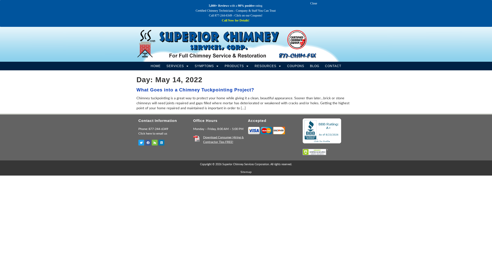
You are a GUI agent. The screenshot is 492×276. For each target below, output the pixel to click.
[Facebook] (148, 142)
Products (234, 66)
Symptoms (204, 66)
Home (156, 66)
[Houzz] (155, 142)
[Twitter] (141, 142)
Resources (265, 66)
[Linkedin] (161, 142)
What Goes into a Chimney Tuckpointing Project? (195, 89)
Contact (333, 66)
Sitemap (246, 171)
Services (175, 66)
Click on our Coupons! (248, 15)
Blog (314, 66)
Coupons (295, 66)
